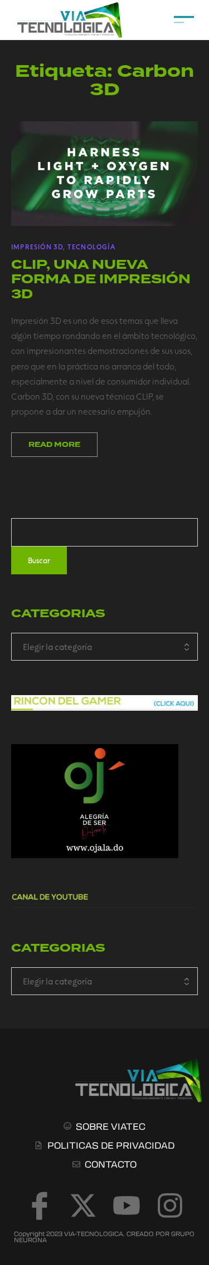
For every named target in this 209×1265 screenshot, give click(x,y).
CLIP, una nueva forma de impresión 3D (101, 279)
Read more (54, 445)
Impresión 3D (37, 247)
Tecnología (91, 247)
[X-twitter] (83, 1205)
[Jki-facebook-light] (40, 1205)
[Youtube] (126, 1205)
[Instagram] (170, 1205)
